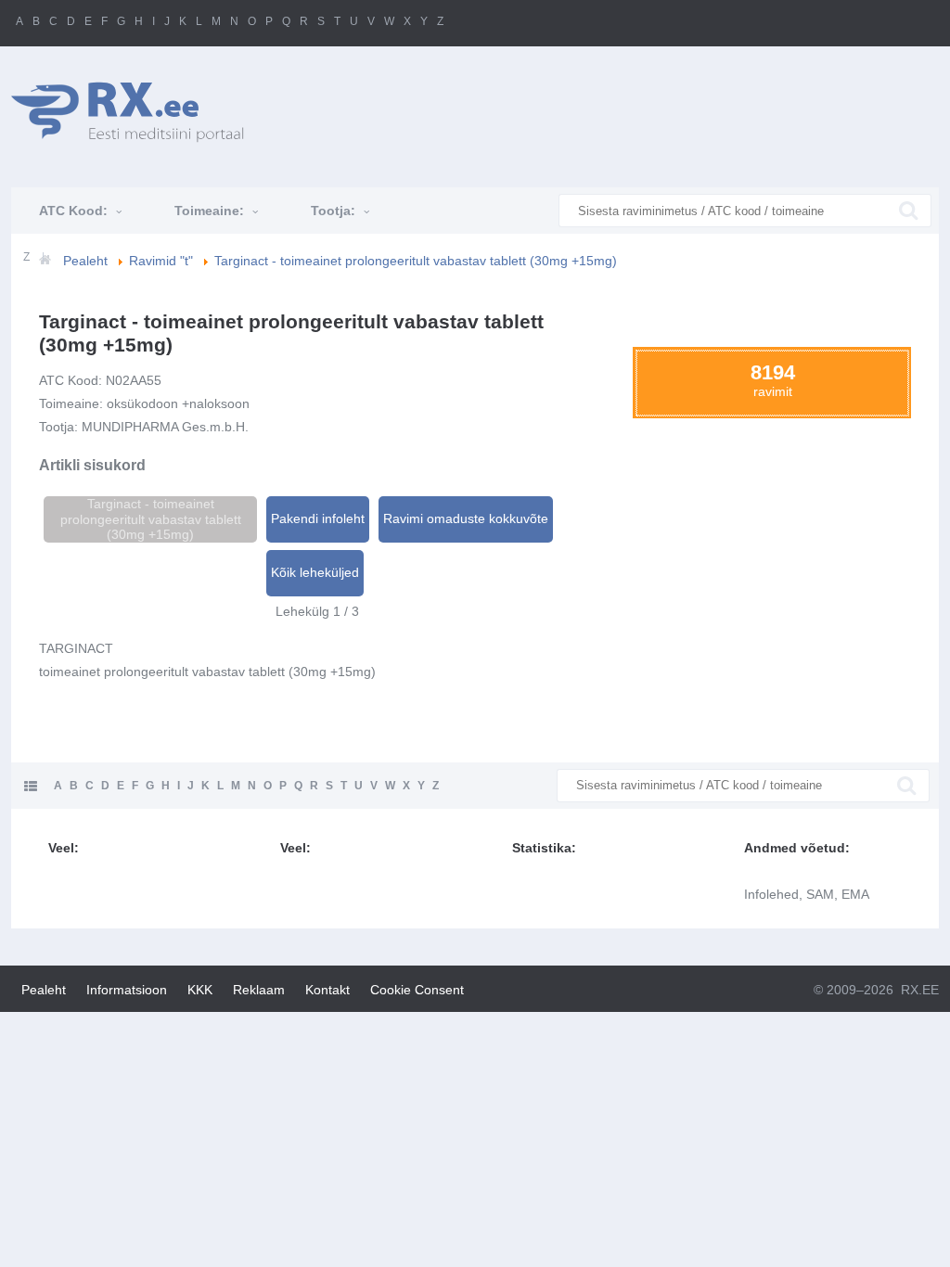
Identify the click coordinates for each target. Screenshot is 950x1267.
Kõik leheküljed (315, 572)
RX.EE (920, 989)
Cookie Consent (417, 989)
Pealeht (43, 989)
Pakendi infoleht (318, 518)
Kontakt (327, 989)
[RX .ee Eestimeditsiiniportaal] (137, 112)
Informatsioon (126, 989)
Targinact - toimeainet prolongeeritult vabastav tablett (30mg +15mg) (150, 519)
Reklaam (259, 989)
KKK (199, 989)
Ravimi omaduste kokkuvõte (465, 518)
